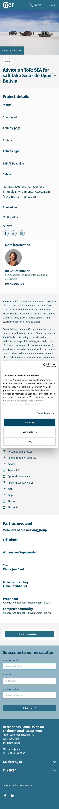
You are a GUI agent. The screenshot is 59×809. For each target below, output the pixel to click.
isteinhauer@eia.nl (27, 283)
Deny (29, 441)
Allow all (29, 422)
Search (35, 5)
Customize (27, 432)
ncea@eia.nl (14, 749)
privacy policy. (31, 404)
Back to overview (28, 634)
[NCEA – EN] (8, 5)
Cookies (7, 785)
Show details (43, 413)
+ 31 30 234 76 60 (16, 753)
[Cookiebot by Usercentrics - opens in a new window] (43, 365)
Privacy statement (22, 785)
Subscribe (28, 708)
